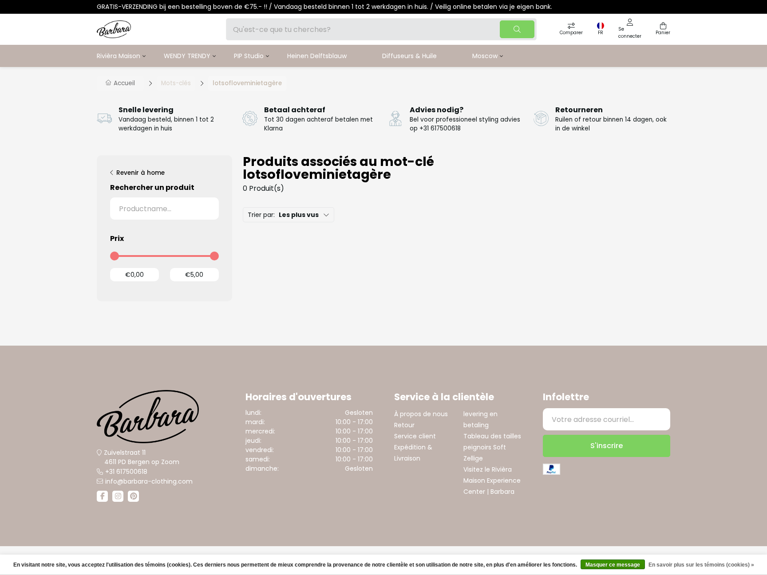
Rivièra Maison (118, 55)
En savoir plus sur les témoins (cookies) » (701, 565)
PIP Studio (249, 55)
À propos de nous (421, 414)
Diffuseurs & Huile (409, 55)
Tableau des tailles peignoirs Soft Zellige (492, 447)
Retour (404, 425)
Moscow (485, 55)
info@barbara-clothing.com (149, 481)
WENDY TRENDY (187, 55)
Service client (415, 436)
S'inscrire (606, 446)
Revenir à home (140, 173)
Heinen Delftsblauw (317, 55)
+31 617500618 (126, 471)
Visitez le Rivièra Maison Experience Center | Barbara (492, 480)
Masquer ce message (612, 565)
